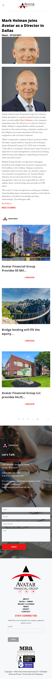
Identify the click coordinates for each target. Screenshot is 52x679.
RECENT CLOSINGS (26, 604)
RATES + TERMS (26, 601)
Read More (6, 203)
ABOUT (26, 599)
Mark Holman (26, 120)
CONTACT (26, 611)
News (5, 35)
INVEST (26, 609)
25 (37, 419)
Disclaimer (39, 674)
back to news (9, 207)
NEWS (26, 606)
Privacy (18, 674)
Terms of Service (28, 674)
